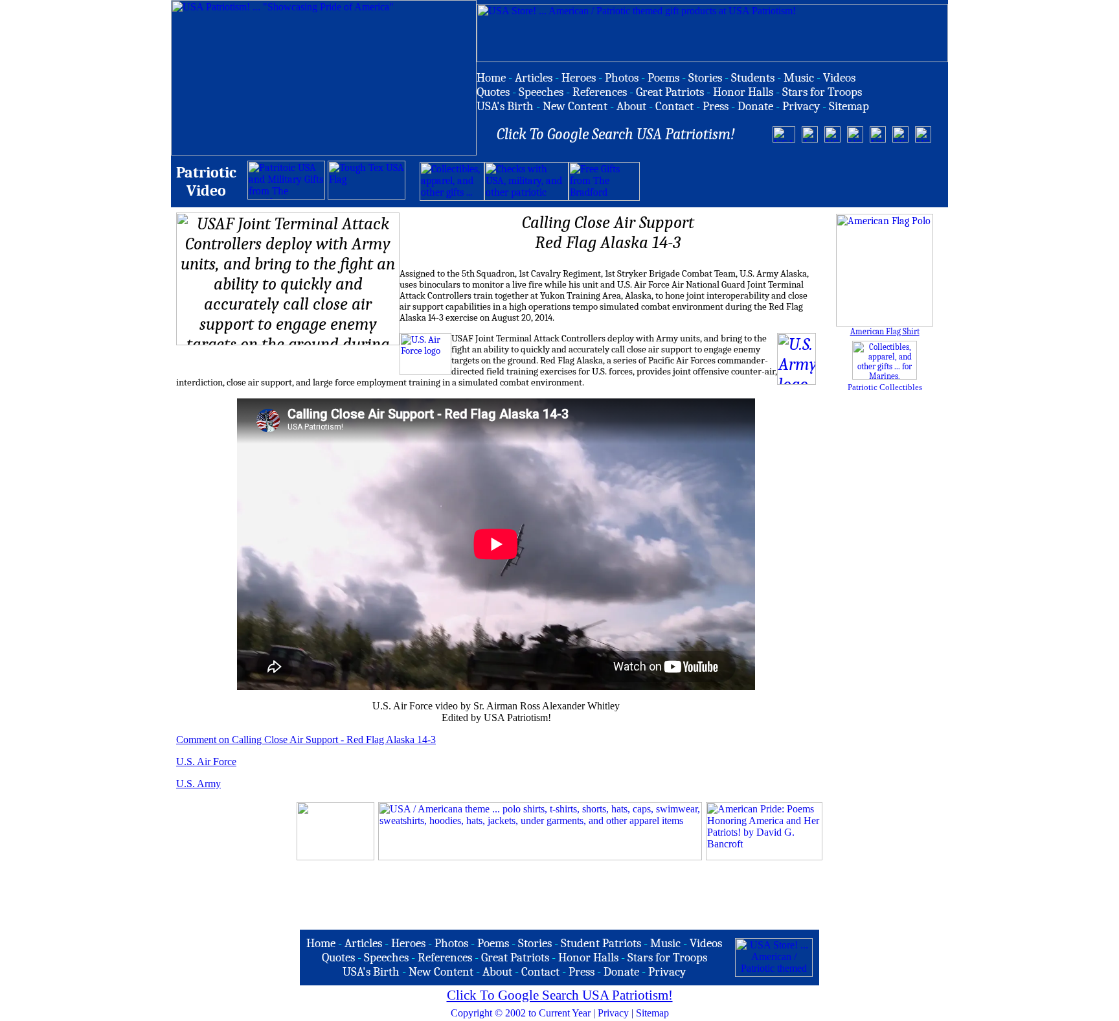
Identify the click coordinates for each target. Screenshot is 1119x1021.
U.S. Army (198, 783)
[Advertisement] (791, 181)
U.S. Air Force (206, 761)
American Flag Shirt (885, 331)
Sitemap (652, 1012)
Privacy (613, 1012)
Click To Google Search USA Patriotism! (560, 995)
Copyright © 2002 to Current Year (521, 1012)
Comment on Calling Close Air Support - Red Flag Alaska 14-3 (306, 739)
